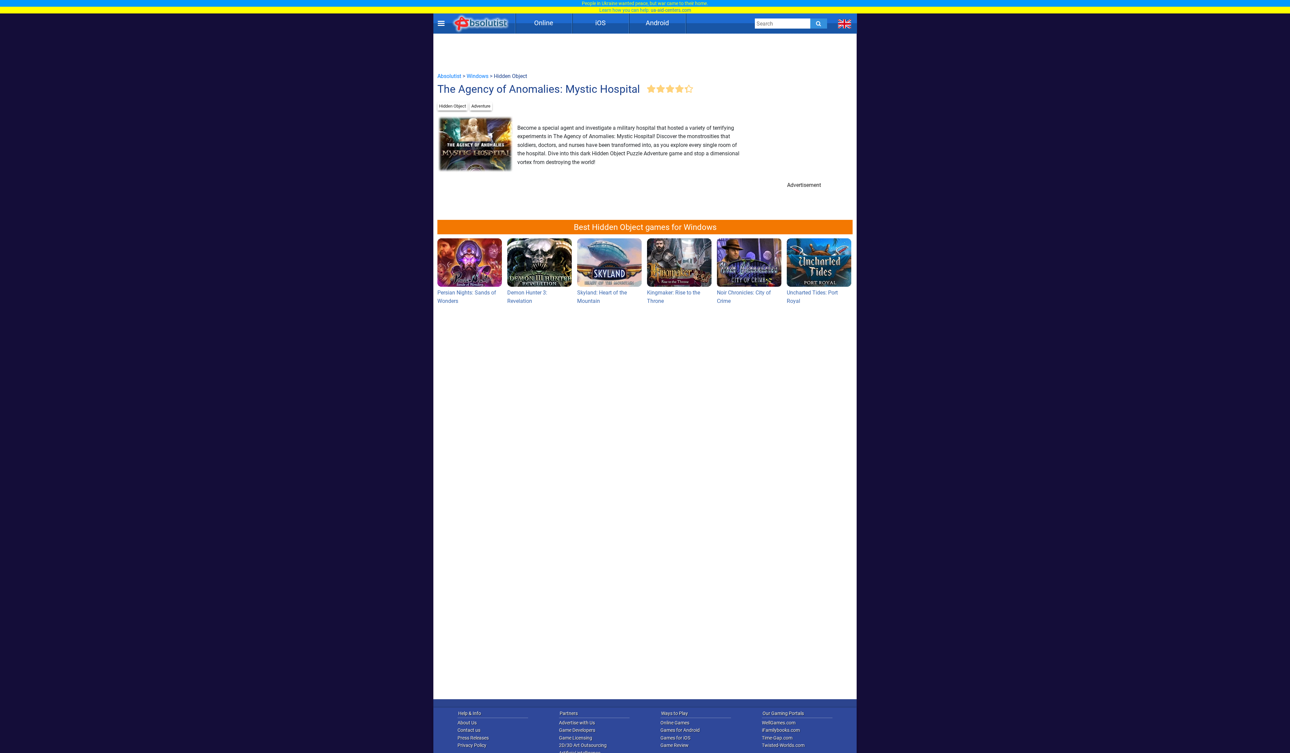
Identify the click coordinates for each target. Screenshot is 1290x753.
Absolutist (449, 76)
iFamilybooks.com (781, 730)
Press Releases (473, 738)
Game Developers (577, 730)
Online (543, 23)
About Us (467, 722)
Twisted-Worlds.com (783, 745)
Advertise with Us (577, 722)
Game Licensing (575, 738)
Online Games (674, 722)
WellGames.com (779, 722)
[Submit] (818, 23)
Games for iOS (675, 738)
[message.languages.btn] (844, 23)
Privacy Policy (472, 745)
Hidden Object (452, 106)
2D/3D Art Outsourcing (583, 745)
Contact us (469, 730)
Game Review (674, 745)
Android (657, 23)
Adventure (480, 106)
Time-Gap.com (777, 738)
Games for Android (680, 730)
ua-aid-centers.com (671, 10)
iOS (600, 23)
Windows (477, 76)
